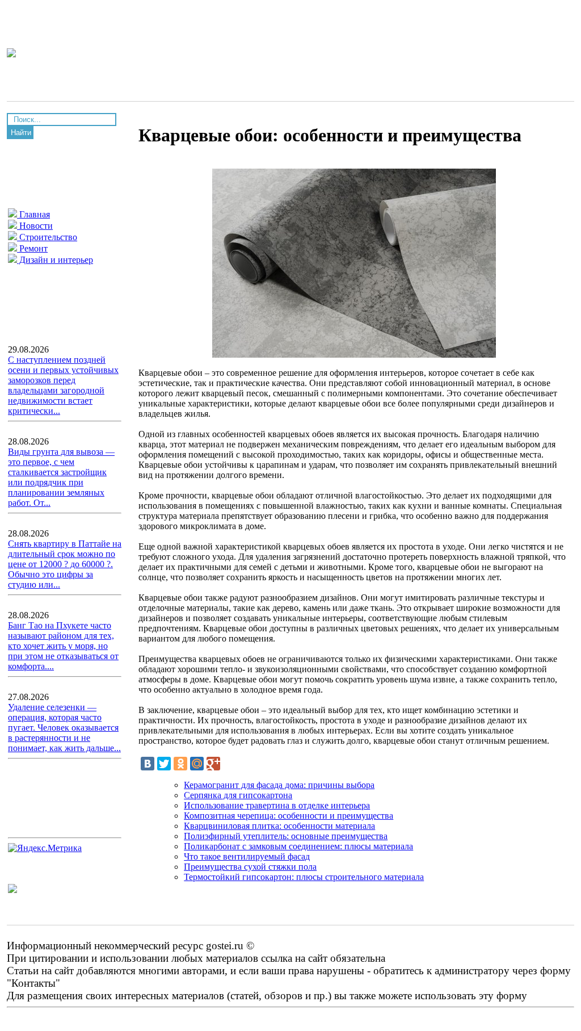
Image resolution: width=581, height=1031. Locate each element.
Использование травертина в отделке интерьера (277, 805)
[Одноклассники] (180, 763)
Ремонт (32, 248)
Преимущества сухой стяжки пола (250, 866)
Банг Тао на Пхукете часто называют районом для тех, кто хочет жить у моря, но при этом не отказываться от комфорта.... (63, 646)
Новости (35, 225)
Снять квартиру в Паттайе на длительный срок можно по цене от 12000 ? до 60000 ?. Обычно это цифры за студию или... (64, 564)
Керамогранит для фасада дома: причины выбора (279, 785)
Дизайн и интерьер (55, 260)
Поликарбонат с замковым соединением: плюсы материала (298, 846)
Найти (21, 132)
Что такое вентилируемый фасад (247, 856)
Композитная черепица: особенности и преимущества (288, 815)
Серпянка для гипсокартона (238, 795)
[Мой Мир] (197, 763)
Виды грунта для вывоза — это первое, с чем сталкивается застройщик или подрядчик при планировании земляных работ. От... (61, 477)
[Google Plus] (213, 763)
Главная (33, 214)
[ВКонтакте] (147, 763)
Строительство (47, 237)
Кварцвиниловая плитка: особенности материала (279, 826)
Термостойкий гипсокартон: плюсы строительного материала (304, 877)
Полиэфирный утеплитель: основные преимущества (286, 836)
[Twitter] (164, 763)
